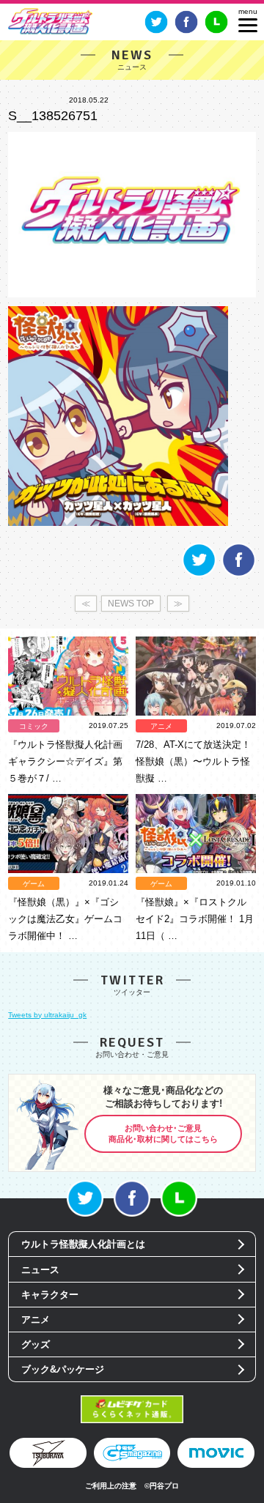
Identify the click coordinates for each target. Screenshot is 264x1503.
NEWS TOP (131, 603)
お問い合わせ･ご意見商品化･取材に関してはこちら (163, 1133)
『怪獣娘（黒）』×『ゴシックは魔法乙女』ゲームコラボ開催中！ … (65, 919)
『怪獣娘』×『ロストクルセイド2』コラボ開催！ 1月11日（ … (195, 919)
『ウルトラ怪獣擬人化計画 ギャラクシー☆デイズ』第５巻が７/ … (65, 761)
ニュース (40, 1269)
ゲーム (34, 884)
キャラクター (49, 1294)
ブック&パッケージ (62, 1369)
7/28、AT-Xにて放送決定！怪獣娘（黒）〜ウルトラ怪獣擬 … (193, 761)
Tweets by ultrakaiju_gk (47, 1015)
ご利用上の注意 (110, 1486)
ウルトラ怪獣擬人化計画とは (83, 1244)
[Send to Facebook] (238, 575)
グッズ (35, 1344)
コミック (33, 726)
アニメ (161, 726)
